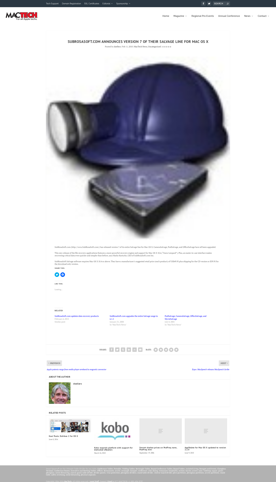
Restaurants (109, 470)
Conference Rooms (62, 470)
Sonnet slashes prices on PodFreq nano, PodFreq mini (158, 448)
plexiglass (50, 472)
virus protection (113, 472)
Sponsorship (122, 3)
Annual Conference (229, 16)
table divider (87, 472)
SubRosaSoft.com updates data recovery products (77, 316)
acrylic (117, 470)
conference (142, 470)
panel (220, 470)
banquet (133, 470)
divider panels (100, 472)
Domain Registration (71, 3)
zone (201, 470)
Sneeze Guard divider (163, 472)
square (214, 470)
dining (155, 470)
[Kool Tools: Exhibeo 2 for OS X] (70, 425)
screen (195, 470)
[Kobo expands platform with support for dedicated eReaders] (115, 431)
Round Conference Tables (161, 468)
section (182, 470)
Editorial (106, 3)
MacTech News (140, 46)
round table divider (145, 472)
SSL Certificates (91, 3)
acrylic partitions (212, 472)
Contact (262, 16)
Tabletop (207, 470)
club (150, 470)
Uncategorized (154, 46)
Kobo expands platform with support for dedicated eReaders (113, 448)
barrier (188, 470)
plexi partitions (179, 472)
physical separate (88, 474)
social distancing (62, 472)
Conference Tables (105, 468)
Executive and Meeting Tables (83, 470)
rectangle (125, 470)
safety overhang (58, 474)
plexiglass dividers (128, 472)
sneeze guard (76, 472)
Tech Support (52, 3)
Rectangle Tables (143, 468)
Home (165, 16)
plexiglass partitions (195, 472)
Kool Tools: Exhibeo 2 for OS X (63, 436)
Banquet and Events (207, 468)
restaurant (163, 470)
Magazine (179, 16)
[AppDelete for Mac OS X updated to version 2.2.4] (206, 431)
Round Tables (179, 468)
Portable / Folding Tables (124, 468)
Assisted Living (192, 468)
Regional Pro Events (202, 16)
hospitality (173, 470)
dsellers (117, 46)
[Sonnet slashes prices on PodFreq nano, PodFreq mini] (160, 431)
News (247, 16)
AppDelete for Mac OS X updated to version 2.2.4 (205, 448)
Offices (100, 470)
